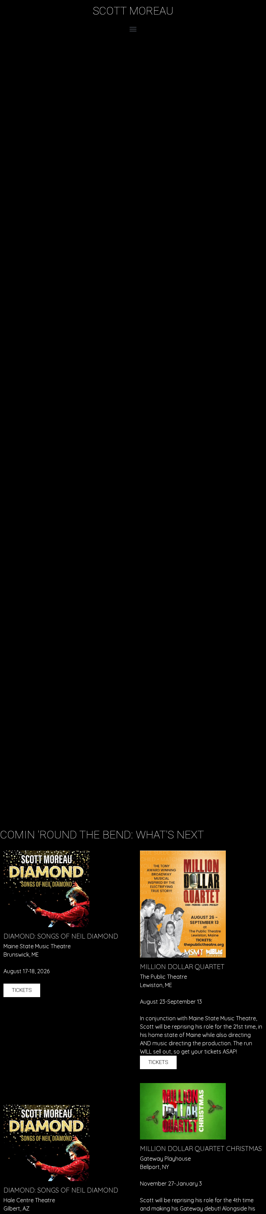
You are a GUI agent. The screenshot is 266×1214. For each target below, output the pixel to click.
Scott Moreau (133, 10)
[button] (133, 29)
